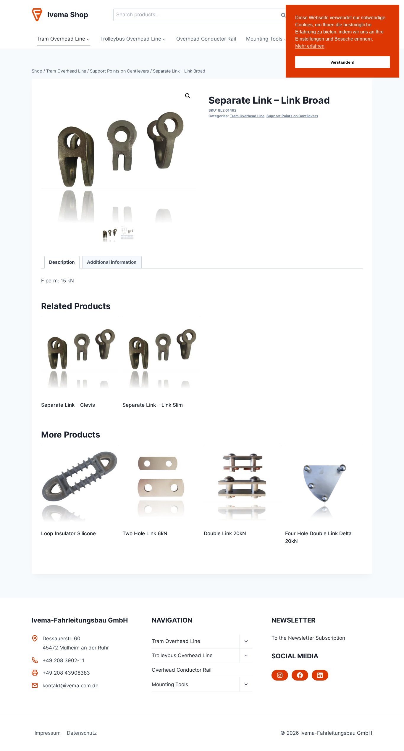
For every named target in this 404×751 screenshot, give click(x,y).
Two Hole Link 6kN (144, 533)
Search (285, 15)
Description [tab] (62, 262)
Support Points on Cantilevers (292, 116)
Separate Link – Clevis (68, 405)
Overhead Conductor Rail (206, 39)
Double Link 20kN (225, 533)
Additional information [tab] (112, 262)
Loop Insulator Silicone (68, 533)
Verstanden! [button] (342, 62)
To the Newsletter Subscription (308, 638)
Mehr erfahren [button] (309, 46)
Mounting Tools (170, 684)
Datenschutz (82, 733)
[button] (187, 96)
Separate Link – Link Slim (152, 405)
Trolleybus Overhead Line (182, 655)
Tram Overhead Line (247, 116)
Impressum (48, 733)
